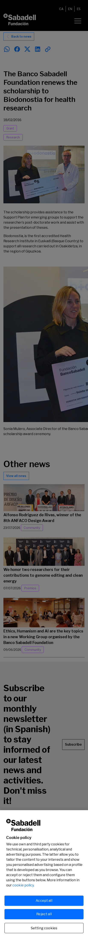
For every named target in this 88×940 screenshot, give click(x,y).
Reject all (44, 914)
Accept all (44, 901)
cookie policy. (23, 885)
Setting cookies (44, 928)
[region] (44, 875)
